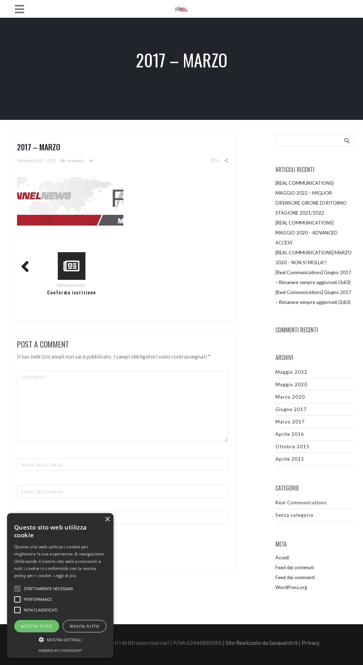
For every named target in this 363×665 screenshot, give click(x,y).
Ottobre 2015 (292, 446)
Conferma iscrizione (71, 292)
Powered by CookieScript (60, 650)
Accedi (282, 557)
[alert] (60, 585)
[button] (60, 640)
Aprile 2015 (289, 459)
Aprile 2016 (289, 434)
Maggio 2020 (291, 384)
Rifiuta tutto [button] (84, 626)
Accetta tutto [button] (36, 626)
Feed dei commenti (295, 577)
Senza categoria (294, 515)
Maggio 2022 (291, 372)
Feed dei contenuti (294, 567)
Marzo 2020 (290, 397)
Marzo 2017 (290, 422)
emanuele (75, 160)
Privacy (311, 642)
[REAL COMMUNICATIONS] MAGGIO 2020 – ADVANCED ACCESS (306, 232)
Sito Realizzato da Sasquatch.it (261, 642)
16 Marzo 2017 (30, 160)
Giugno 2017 (291, 409)
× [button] (107, 519)
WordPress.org (291, 587)
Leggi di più (65, 575)
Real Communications (301, 502)
